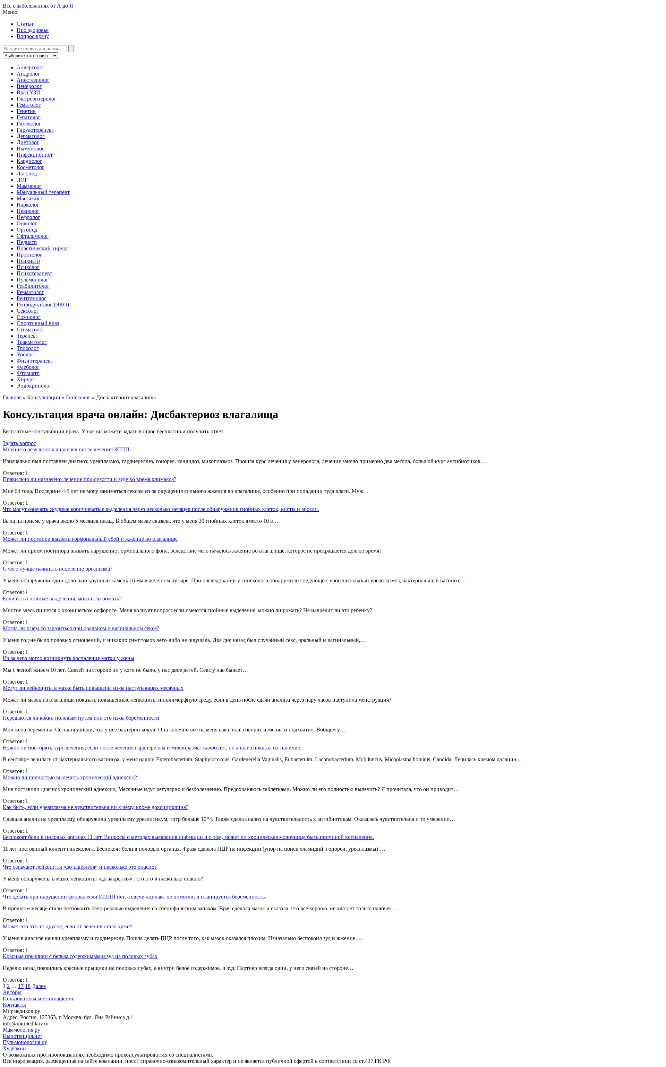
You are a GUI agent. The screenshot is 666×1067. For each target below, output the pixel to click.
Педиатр (27, 242)
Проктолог (29, 255)
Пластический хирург (43, 248)
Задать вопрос (19, 443)
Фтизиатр (28, 373)
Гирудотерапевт (35, 130)
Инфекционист (35, 155)
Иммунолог (30, 148)
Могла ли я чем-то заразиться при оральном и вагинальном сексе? (81, 628)
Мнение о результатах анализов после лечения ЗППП (66, 449)
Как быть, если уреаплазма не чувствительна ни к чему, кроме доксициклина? (95, 807)
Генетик (26, 111)
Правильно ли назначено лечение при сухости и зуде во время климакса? (89, 479)
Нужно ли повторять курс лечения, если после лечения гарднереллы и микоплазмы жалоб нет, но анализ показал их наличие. (152, 748)
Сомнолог (29, 317)
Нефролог (28, 217)
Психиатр (28, 261)
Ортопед (27, 230)
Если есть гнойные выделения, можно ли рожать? (62, 598)
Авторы (12, 992)
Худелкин (14, 1048)
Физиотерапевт (35, 361)
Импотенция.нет (22, 1036)
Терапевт (27, 336)
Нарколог (28, 205)
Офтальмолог (33, 236)
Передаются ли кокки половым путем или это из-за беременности (81, 718)
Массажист (30, 198)
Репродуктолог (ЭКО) (43, 304)
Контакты (14, 1005)
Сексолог (28, 311)
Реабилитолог (33, 286)
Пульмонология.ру (25, 1042)
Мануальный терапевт (43, 192)
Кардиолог (29, 161)
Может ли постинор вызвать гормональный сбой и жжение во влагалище (90, 539)
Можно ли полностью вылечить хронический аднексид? (70, 777)
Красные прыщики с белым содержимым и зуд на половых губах (80, 956)
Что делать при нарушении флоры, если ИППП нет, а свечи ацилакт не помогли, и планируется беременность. (134, 897)
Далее (39, 986)
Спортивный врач (38, 323)
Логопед (27, 173)
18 (28, 986)
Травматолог (32, 342)
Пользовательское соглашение (38, 998)
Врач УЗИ (28, 92)
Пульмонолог (33, 280)
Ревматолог (30, 292)
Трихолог (28, 348)
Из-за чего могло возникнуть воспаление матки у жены (68, 658)
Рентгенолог (31, 298)
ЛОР (22, 180)
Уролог (25, 354)
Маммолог (29, 186)
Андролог (28, 74)
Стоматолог (31, 329)
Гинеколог (29, 124)
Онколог (27, 223)
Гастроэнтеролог (37, 99)
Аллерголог (31, 67)
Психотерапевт (34, 273)
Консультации (43, 397)
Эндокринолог (34, 386)
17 (21, 986)
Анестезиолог (33, 80)
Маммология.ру (21, 1030)
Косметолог (30, 167)
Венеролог (29, 86)
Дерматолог (31, 136)
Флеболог (28, 367)
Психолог (28, 267)
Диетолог (28, 142)
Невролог (28, 211)
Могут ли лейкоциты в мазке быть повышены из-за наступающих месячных (93, 688)
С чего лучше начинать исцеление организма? (57, 569)
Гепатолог (29, 117)
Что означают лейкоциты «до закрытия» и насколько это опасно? (80, 867)
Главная (12, 397)
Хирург (26, 379)
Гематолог (29, 105)
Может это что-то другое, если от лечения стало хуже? (67, 926)
